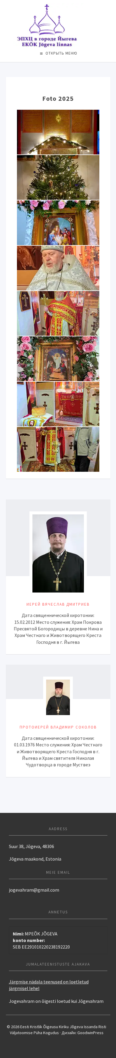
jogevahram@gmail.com (34, 890)
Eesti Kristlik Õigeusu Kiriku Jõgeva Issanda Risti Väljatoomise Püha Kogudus (58, 25)
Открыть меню (61, 53)
